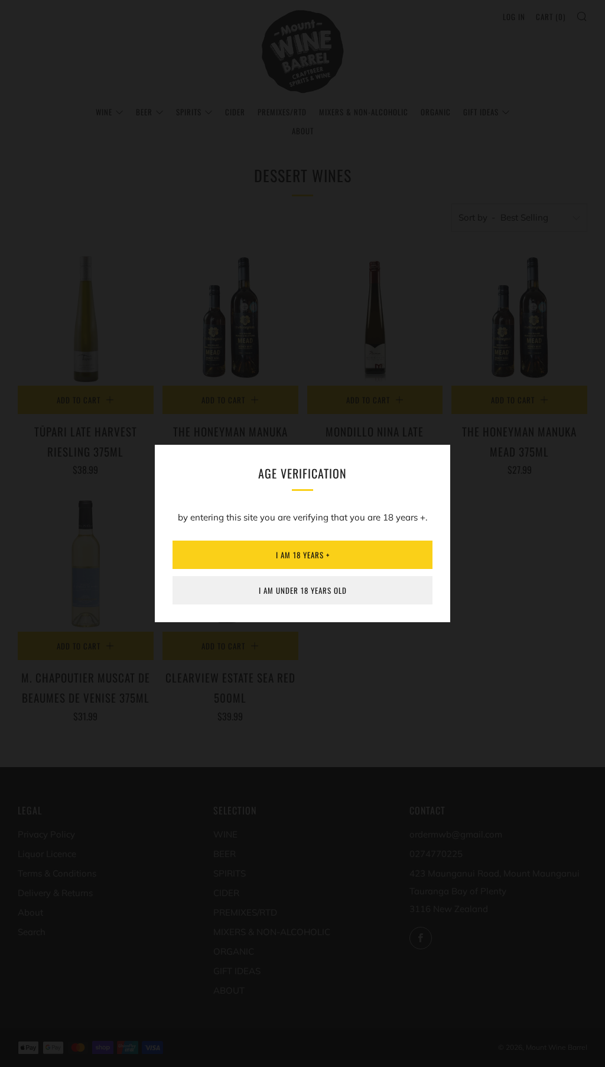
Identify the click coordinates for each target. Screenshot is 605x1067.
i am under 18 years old (303, 590)
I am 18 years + (303, 555)
